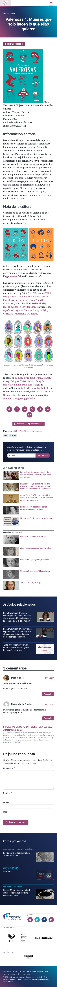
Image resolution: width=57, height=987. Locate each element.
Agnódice (8, 310)
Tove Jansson (28, 307)
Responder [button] (48, 694)
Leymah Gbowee (23, 310)
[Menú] (51, 3)
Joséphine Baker (11, 307)
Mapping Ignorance (12, 887)
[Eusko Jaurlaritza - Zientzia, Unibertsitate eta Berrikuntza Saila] (28, 957)
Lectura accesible (14, 44)
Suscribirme (43, 455)
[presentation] (28, 475)
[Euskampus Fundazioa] (44, 938)
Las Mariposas (41, 296)
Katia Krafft (23, 388)
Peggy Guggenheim (25, 398)
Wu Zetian (32, 313)
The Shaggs (34, 384)
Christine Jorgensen (14, 313)
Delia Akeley (39, 303)
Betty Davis (41, 381)
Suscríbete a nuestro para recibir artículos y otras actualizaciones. (26, 448)
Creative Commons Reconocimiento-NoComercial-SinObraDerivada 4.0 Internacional (26, 979)
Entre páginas (9, 14)
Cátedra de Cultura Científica (24, 971)
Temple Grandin (24, 378)
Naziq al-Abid (37, 391)
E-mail (6, 802)
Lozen (31, 300)
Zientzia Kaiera (10, 868)
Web (5, 812)
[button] (9, 409)
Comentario (9, 768)
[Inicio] (5, 3)
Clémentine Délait (42, 293)
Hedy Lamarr (22, 391)
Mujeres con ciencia (16, 977)
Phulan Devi (20, 384)
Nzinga (7, 296)
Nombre (7, 793)
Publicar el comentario (15, 822)
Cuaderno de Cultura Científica (18, 849)
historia (13, 435)
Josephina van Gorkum (15, 300)
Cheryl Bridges (11, 381)
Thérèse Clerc (27, 381)
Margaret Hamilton (22, 296)
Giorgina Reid (40, 310)
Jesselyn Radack (40, 388)
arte (5, 435)
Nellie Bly (8, 384)
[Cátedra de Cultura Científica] (18, 938)
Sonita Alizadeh (42, 378)
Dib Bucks (19, 115)
